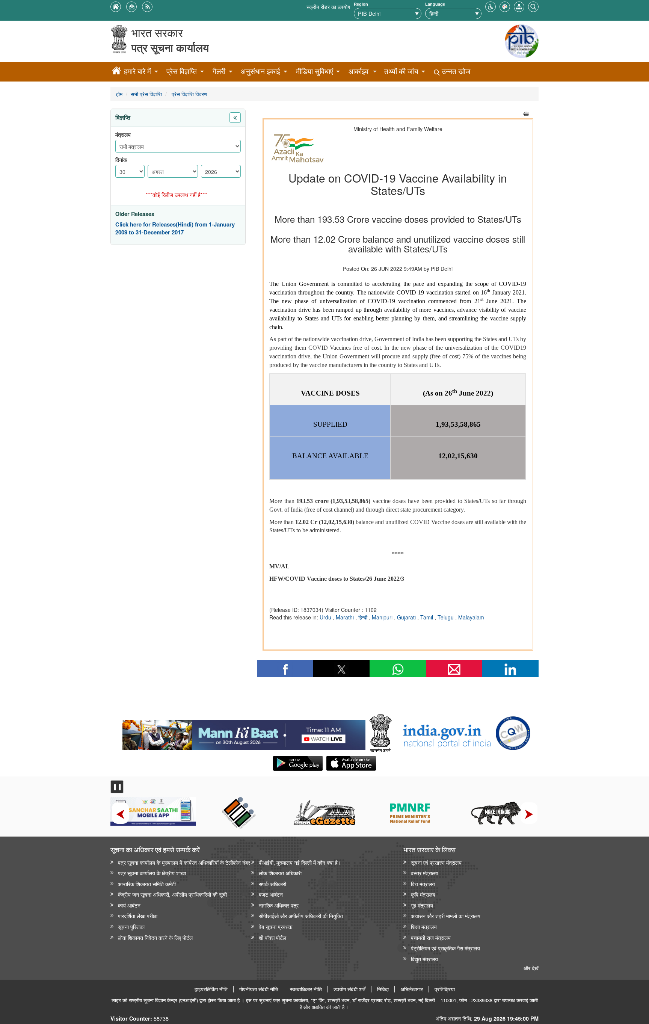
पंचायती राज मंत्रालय (431, 937)
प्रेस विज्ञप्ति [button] (181, 71)
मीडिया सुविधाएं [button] (314, 71)
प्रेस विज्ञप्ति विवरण (188, 94)
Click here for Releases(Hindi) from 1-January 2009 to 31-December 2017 (175, 229)
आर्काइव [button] (358, 71)
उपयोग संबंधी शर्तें (349, 989)
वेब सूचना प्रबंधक (275, 926)
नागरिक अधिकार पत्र (279, 905)
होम (119, 94)
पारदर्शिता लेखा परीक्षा (137, 916)
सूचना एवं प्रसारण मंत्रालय (436, 862)
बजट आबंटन (271, 894)
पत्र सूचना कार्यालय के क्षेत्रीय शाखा (152, 873)
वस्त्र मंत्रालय (424, 873)
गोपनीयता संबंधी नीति (258, 989)
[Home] (116, 72)
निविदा (383, 989)
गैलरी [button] (219, 71)
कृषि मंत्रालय (423, 894)
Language (435, 4)
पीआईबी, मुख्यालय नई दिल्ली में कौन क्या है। (300, 862)
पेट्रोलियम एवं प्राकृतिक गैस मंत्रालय (445, 948)
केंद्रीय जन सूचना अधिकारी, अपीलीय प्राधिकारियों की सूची (172, 894)
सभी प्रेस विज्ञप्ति (146, 94)
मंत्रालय (123, 134)
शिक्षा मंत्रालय (424, 926)
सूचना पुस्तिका (131, 926)
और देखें (531, 968)
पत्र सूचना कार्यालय (170, 47)
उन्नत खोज (455, 71)
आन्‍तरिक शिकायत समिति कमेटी (147, 884)
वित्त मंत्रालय (423, 884)
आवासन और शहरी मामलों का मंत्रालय (445, 916)
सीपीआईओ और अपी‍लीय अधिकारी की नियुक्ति (301, 916)
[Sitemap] (519, 6)
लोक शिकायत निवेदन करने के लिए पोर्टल (155, 937)
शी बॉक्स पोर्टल (272, 937)
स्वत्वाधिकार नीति (306, 989)
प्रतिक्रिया (445, 989)
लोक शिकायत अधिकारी (280, 873)
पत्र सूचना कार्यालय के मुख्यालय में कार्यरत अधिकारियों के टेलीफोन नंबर (184, 862)
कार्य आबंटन (129, 905)
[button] (491, 6)
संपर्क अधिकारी (272, 884)
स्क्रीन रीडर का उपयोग (328, 7)
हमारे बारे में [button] (137, 71)
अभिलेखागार (411, 989)
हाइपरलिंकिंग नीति (211, 989)
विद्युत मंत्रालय (424, 959)
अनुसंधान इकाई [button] (260, 71)
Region (361, 4)
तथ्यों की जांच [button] (401, 71)
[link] (243, 733)
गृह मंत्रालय (422, 905)
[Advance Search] (533, 6)
